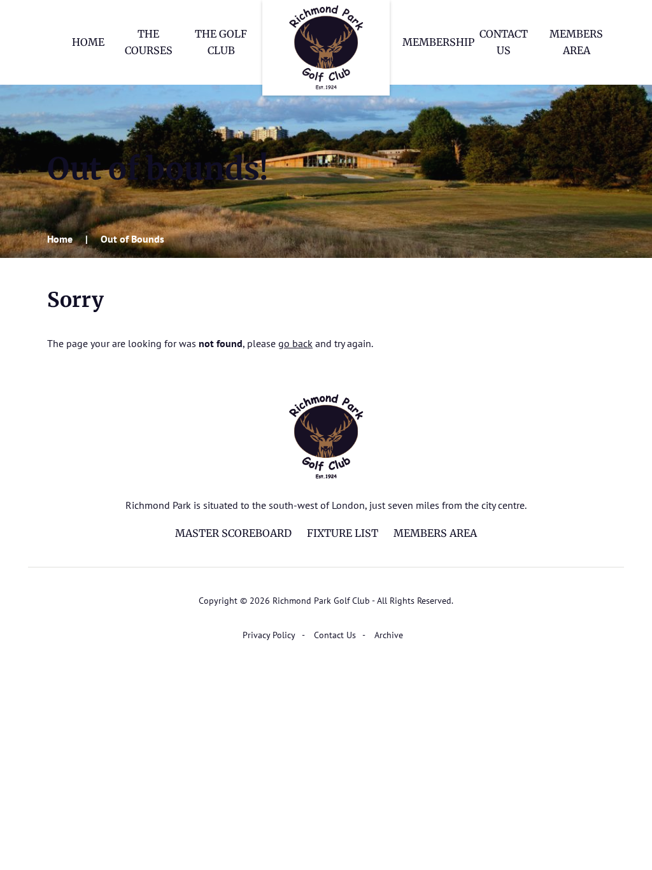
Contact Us (335, 635)
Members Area (435, 533)
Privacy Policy (269, 635)
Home (88, 42)
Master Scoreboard (233, 533)
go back (295, 343)
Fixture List (342, 533)
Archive (388, 635)
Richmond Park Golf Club (326, 48)
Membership (438, 42)
